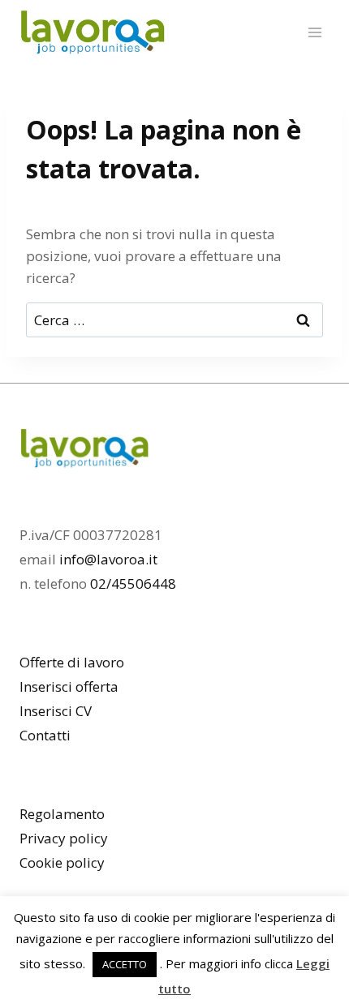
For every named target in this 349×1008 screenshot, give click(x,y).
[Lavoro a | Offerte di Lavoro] (92, 32)
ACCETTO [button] (124, 964)
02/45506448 (133, 583)
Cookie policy (62, 862)
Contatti (45, 735)
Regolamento (62, 813)
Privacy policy (63, 838)
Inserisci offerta (68, 686)
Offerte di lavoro (71, 662)
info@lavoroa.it (108, 559)
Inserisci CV (55, 710)
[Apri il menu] (314, 32)
